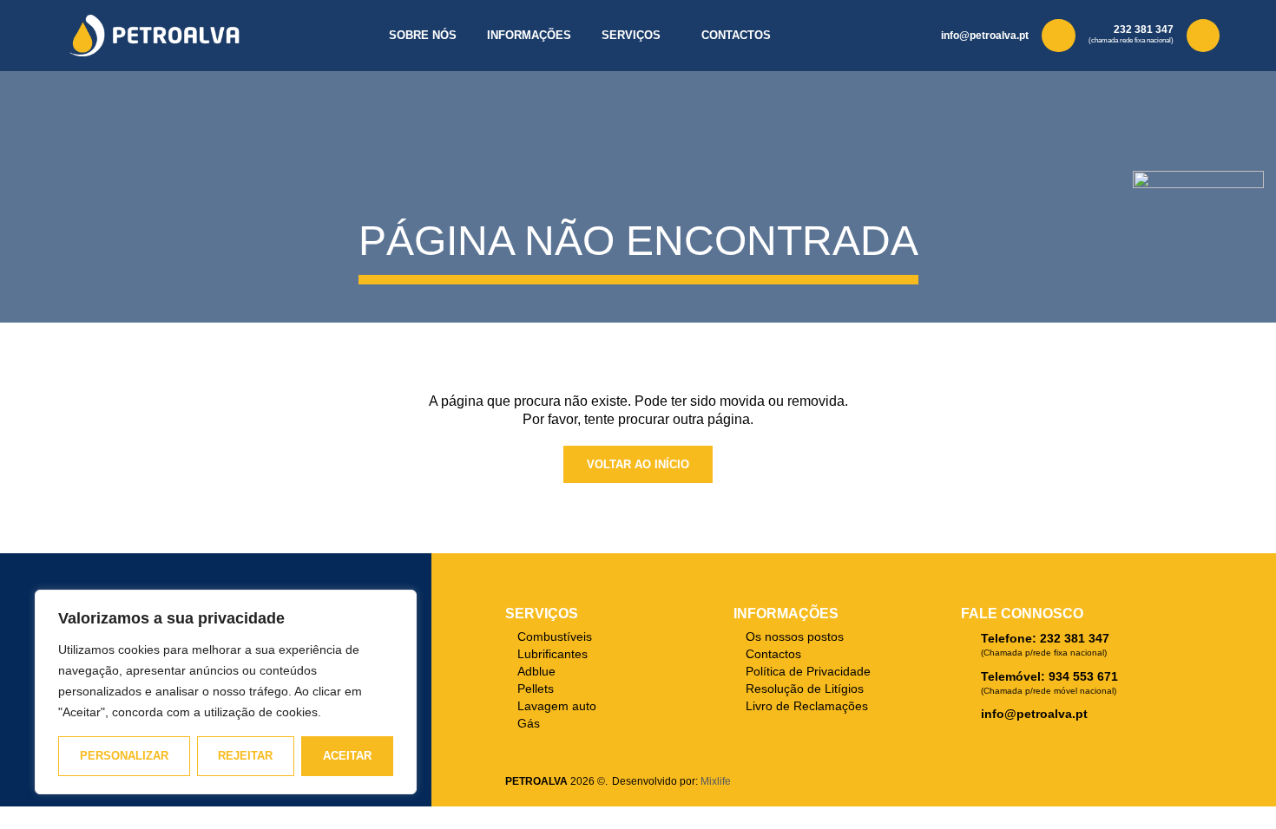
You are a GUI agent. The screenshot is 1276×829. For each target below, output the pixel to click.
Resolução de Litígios (805, 688)
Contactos (773, 654)
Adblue (536, 671)
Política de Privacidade (808, 671)
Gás (528, 723)
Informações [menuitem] (529, 35)
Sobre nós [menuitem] (423, 35)
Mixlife (715, 781)
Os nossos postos (795, 636)
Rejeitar (245, 755)
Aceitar (347, 755)
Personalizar (124, 755)
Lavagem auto (556, 706)
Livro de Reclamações (807, 706)
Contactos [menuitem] (736, 35)
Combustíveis (554, 636)
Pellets (535, 688)
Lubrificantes (552, 654)
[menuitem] (636, 36)
